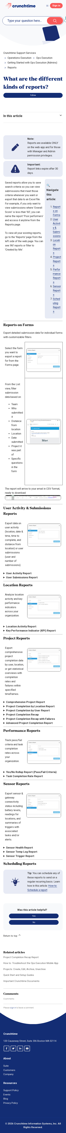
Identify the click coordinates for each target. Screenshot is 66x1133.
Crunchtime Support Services (19, 52)
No (34, 922)
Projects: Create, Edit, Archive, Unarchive (24, 969)
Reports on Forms (56, 211)
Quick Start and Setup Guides (18, 975)
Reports (12, 67)
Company (8, 1074)
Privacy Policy (10, 1103)
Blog (5, 1098)
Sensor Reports (57, 290)
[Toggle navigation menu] (47, 5)
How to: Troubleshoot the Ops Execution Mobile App (30, 963)
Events (6, 1094)
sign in (13, 1007)
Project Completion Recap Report (21, 957)
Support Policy (11, 1090)
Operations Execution (19, 57)
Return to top (10, 935)
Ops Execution (44, 57)
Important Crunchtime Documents (21, 981)
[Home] (20, 6)
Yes (34, 916)
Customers (9, 1070)
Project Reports (57, 261)
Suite (6, 1065)
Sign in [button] (56, 5)
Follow (33, 95)
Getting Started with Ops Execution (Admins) (32, 62)
